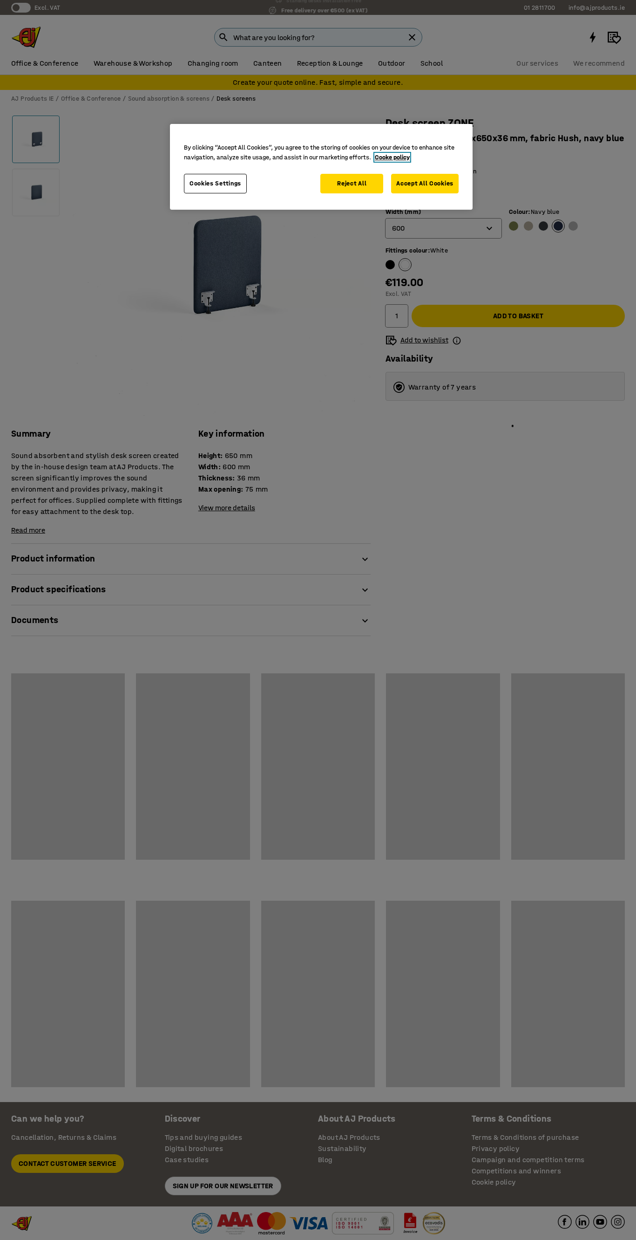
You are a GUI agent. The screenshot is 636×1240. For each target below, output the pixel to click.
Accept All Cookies (424, 183)
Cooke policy (392, 157)
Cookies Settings (215, 183)
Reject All (351, 183)
